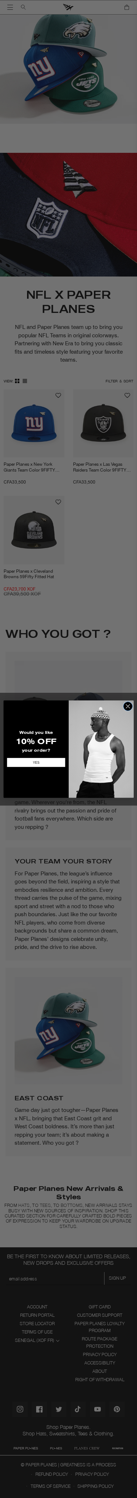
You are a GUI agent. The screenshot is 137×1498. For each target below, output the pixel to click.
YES (36, 762)
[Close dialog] (127, 706)
